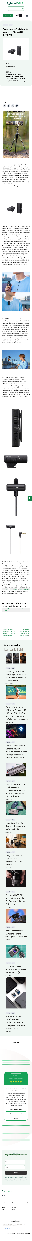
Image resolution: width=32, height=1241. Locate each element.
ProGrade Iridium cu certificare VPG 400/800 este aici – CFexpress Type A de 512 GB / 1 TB (15, 1022)
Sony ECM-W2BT (20, 79)
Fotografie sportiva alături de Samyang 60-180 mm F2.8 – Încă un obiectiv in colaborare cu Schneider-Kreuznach (16, 713)
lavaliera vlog (10, 76)
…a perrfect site (6, 1228)
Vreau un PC (8, 15)
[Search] (22, 8)
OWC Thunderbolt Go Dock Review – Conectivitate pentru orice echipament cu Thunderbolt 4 (15, 790)
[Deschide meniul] (27, 15)
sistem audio (19, 76)
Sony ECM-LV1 (10, 79)
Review (8, 703)
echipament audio (11, 74)
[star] (11, 1082)
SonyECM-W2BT (11, 81)
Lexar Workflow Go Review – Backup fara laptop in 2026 (15, 826)
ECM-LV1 (20, 74)
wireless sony (20, 81)
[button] (30, 498)
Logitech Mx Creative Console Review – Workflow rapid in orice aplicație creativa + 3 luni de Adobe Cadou (16, 751)
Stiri (11, 25)
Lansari (5, 25)
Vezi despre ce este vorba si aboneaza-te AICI (17, 610)
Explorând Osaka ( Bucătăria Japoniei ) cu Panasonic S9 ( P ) (15, 969)
